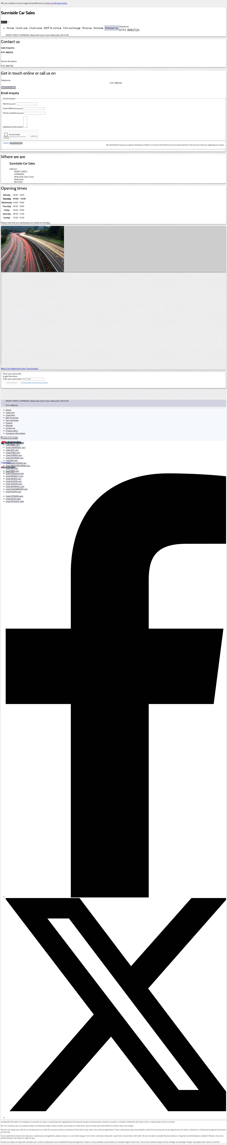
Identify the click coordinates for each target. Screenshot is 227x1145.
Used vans (10, 415)
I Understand (49, 3)
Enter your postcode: (12, 379)
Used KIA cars (12, 460)
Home (8, 410)
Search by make (10, 437)
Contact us (10, 428)
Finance (9, 423)
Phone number (13, 113)
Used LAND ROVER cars (16, 463)
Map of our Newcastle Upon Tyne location (19, 368)
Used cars (10, 412)
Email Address (12, 108)
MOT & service (12, 417)
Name (9, 103)
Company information (15, 433)
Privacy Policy (61, 3)
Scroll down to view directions (34, 382)
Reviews (9, 425)
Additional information (13, 127)
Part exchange (12, 420)
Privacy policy (12, 430)
